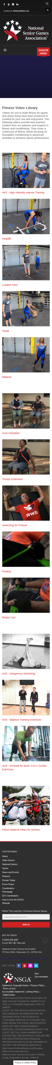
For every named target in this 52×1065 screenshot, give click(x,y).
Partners (6, 876)
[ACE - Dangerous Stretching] (26, 651)
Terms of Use (9, 988)
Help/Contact (9, 995)
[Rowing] (26, 549)
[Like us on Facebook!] (19, 965)
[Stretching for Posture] (26, 503)
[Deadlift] (26, 216)
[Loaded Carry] (26, 262)
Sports (5, 868)
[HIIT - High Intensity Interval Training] (26, 170)
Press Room (8, 884)
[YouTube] (8, 4)
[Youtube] (24, 965)
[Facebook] (4, 4)
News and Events (10, 872)
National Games (9, 864)
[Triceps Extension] (26, 457)
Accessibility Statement (13, 991)
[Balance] (26, 355)
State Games (8, 860)
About (5, 856)
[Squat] (26, 308)
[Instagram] (13, 4)
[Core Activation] (26, 411)
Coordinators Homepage (8, 890)
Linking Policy (32, 991)
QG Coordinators (10, 895)
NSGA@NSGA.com (21, 11)
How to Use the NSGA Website (12, 901)
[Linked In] (17, 4)
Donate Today (8, 880)
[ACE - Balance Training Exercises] (26, 697)
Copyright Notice (21, 985)
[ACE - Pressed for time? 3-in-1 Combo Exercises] (26, 743)
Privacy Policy (37, 985)
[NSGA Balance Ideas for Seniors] (26, 805)
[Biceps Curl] (26, 595)
